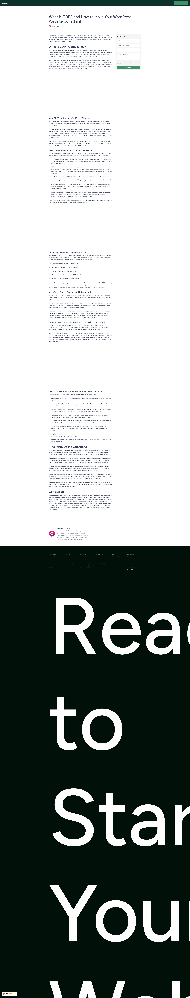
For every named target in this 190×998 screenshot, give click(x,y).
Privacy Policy (130, 562)
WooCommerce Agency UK (102, 551)
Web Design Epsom (53, 558)
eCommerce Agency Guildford (102, 555)
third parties (87, 308)
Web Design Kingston (53, 560)
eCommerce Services (100, 549)
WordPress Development (69, 553)
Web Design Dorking (53, 555)
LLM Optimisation (115, 551)
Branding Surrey (130, 553)
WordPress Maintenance (85, 553)
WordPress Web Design (85, 555)
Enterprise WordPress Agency (86, 551)
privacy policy (128, 62)
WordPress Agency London (86, 549)
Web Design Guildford (53, 553)
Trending (129, 549)
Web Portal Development (69, 555)
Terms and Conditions (132, 560)
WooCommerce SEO (116, 558)
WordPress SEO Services (117, 553)
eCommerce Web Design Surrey (56, 551)
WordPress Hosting (84, 558)
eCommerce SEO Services (117, 549)
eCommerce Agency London (102, 553)
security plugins (77, 419)
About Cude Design (131, 551)
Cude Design (78, 498)
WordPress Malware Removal (86, 560)
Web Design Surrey (53, 549)
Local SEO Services (116, 555)
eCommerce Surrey (100, 558)
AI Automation (67, 549)
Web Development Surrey (69, 551)
